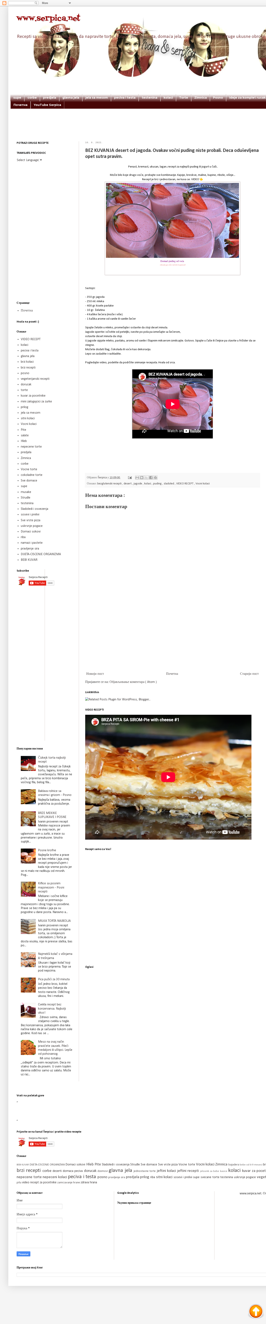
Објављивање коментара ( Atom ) (133, 682)
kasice (224, 1171)
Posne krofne (47, 850)
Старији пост (249, 674)
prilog (24, 407)
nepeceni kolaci (55, 1177)
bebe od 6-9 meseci (251, 1164)
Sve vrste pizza (30, 520)
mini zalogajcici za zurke (36, 401)
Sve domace (29, 480)
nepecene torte (31, 446)
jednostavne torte (145, 1171)
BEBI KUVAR (29, 560)
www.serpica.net (48, 18)
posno (25, 373)
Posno (218, 97)
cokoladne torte (31, 475)
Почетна (20, 105)
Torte (183, 97)
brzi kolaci (27, 362)
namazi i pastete (32, 543)
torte (24, 390)
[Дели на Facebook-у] (151, 477)
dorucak (26, 384)
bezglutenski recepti (109, 483)
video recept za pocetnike (39, 1182)
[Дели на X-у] (146, 477)
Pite (23, 430)
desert (128, 483)
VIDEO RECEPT (185, 483)
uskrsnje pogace (32, 526)
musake (26, 492)
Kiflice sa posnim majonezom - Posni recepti (51, 887)
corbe (32, 97)
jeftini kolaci (167, 1171)
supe (17, 97)
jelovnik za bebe (210, 1171)
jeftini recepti (188, 1171)
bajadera (234, 1164)
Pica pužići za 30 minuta (54, 979)
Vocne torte (29, 469)
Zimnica (200, 97)
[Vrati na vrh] (256, 1312)
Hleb (24, 441)
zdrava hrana (89, 1182)
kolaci (168, 97)
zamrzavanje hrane (69, 1182)
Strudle (25, 497)
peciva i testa (124, 97)
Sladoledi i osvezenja (34, 509)
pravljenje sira (30, 548)
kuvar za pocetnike (33, 395)
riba (23, 537)
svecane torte (210, 1177)
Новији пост (95, 674)
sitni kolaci (28, 418)
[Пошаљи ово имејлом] (137, 477)
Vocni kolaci (203, 483)
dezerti (58, 1171)
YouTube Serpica (47, 105)
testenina (149, 97)
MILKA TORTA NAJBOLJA (54, 921)
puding (157, 483)
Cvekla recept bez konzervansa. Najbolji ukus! (52, 1008)
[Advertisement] (164, 130)
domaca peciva (73, 1171)
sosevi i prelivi (30, 514)
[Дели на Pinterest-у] (155, 477)
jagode (138, 483)
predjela (49, 97)
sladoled (169, 483)
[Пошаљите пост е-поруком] (129, 477)
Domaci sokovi (31, 531)
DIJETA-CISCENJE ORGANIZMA (41, 554)
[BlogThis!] (142, 477)
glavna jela (70, 97)
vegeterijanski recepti (35, 379)
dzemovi (103, 1171)
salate (25, 435)
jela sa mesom (96, 97)
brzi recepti (28, 367)
